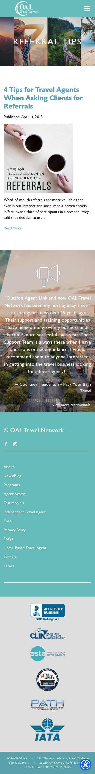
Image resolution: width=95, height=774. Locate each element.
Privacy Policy (15, 530)
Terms (9, 566)
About (9, 467)
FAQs (8, 539)
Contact (10, 557)
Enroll (8, 521)
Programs (12, 485)
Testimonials (14, 503)
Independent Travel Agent (25, 512)
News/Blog (12, 476)
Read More (12, 228)
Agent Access (14, 494)
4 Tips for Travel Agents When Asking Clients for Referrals (43, 98)
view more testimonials (71, 405)
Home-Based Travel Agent (25, 548)
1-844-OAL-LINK (17, 758)
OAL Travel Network (27, 8)
